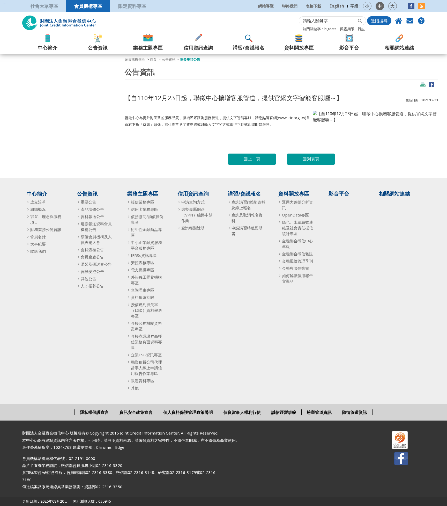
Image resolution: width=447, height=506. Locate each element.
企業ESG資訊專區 (146, 354)
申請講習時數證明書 (247, 230)
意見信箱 (410, 20)
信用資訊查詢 (198, 47)
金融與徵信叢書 (295, 268)
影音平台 (349, 47)
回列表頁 (311, 159)
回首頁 (398, 20)
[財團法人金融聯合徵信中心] (59, 23)
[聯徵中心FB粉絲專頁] (396, 459)
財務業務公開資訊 (45, 229)
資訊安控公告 (92, 271)
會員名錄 (38, 236)
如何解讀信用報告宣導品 (297, 278)
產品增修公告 (92, 209)
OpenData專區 (295, 215)
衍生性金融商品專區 (146, 232)
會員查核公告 (92, 249)
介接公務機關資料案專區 (146, 326)
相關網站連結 (399, 47)
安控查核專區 (142, 262)
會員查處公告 (92, 256)
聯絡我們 (289, 6)
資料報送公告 (92, 216)
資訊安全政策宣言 (136, 412)
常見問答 (421, 20)
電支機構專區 (142, 269)
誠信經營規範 (283, 412)
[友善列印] (423, 84)
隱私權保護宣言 (94, 412)
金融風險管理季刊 (297, 261)
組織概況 (38, 209)
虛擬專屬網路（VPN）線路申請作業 (197, 215)
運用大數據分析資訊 (297, 204)
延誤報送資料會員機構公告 (96, 226)
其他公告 (88, 278)
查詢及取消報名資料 (247, 217)
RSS (421, 6)
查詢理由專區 (142, 290)
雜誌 (361, 28)
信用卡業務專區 (144, 209)
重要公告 (88, 202)
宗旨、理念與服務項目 (45, 219)
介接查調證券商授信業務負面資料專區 (146, 342)
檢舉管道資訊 (319, 412)
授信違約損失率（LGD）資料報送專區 (146, 310)
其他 (135, 388)
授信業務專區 (142, 202)
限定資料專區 (132, 6)
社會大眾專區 (44, 6)
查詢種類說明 (193, 227)
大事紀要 (38, 244)
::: (4, 2)
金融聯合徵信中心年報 (297, 243)
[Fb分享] (431, 84)
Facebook (411, 6)
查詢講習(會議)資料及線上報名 (248, 204)
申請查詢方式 (193, 202)
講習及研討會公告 (96, 264)
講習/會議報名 (248, 47)
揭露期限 (347, 28)
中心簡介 (47, 47)
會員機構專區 (88, 6)
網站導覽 (266, 6)
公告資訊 (98, 47)
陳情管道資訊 (354, 412)
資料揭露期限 (142, 297)
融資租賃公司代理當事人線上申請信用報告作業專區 (146, 367)
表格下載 (313, 6)
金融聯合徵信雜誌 (297, 253)
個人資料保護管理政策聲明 (188, 412)
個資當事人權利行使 (242, 412)
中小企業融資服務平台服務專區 (146, 245)
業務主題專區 (148, 47)
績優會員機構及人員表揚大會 (96, 239)
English (337, 6)
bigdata (330, 28)
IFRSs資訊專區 (144, 255)
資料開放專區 (299, 47)
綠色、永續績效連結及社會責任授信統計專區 (297, 228)
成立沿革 (38, 202)
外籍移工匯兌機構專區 (146, 279)
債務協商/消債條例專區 (147, 219)
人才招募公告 (92, 285)
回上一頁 (252, 159)
